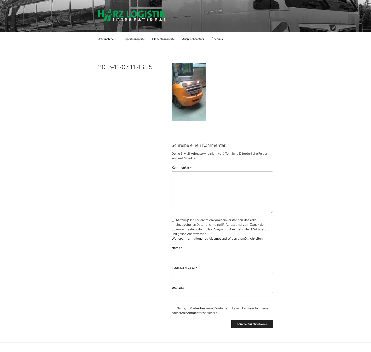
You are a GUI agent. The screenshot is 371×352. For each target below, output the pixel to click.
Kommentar (182, 167)
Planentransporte (163, 39)
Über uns (217, 39)
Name (177, 248)
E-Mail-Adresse (184, 268)
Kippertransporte (134, 39)
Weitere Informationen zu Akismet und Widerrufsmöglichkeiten (217, 238)
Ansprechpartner (193, 39)
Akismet (235, 229)
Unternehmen (106, 39)
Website (178, 288)
